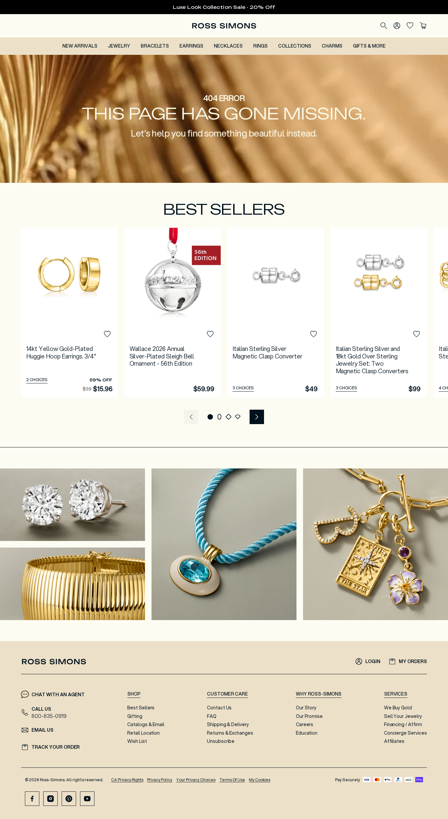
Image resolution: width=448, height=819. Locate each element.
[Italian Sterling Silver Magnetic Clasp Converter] (275, 312)
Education (307, 733)
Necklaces (228, 46)
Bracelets (155, 46)
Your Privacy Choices (195, 780)
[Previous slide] (191, 417)
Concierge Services (405, 733)
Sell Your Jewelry (403, 716)
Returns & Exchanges (230, 733)
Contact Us (219, 707)
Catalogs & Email (145, 724)
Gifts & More (369, 46)
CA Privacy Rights (127, 780)
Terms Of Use (232, 780)
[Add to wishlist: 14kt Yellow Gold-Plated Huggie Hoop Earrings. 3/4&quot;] (107, 334)
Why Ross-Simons (318, 694)
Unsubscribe (221, 741)
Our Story (306, 707)
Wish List (137, 741)
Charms (332, 46)
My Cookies (259, 780)
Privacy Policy (160, 780)
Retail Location (143, 733)
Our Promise (309, 716)
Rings (260, 46)
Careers (305, 724)
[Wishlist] (410, 26)
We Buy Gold (398, 707)
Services (396, 694)
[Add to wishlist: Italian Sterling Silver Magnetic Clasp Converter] (313, 334)
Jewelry (119, 46)
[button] (210, 417)
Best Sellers (141, 707)
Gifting (134, 716)
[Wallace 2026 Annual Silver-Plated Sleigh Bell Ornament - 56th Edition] (172, 312)
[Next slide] (257, 417)
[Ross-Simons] (223, 25)
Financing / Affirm (403, 724)
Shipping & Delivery (228, 724)
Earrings (191, 46)
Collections (295, 46)
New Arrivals (79, 46)
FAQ (211, 716)
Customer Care (227, 694)
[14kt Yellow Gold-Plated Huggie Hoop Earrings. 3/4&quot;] (69, 312)
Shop (133, 694)
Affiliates (394, 741)
